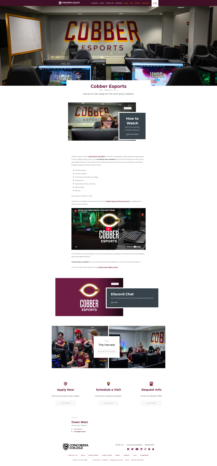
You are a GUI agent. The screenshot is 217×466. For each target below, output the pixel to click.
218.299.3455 (78, 429)
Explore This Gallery (106, 351)
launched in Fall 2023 (96, 156)
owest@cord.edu (80, 431)
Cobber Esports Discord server (117, 201)
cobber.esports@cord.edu (108, 267)
